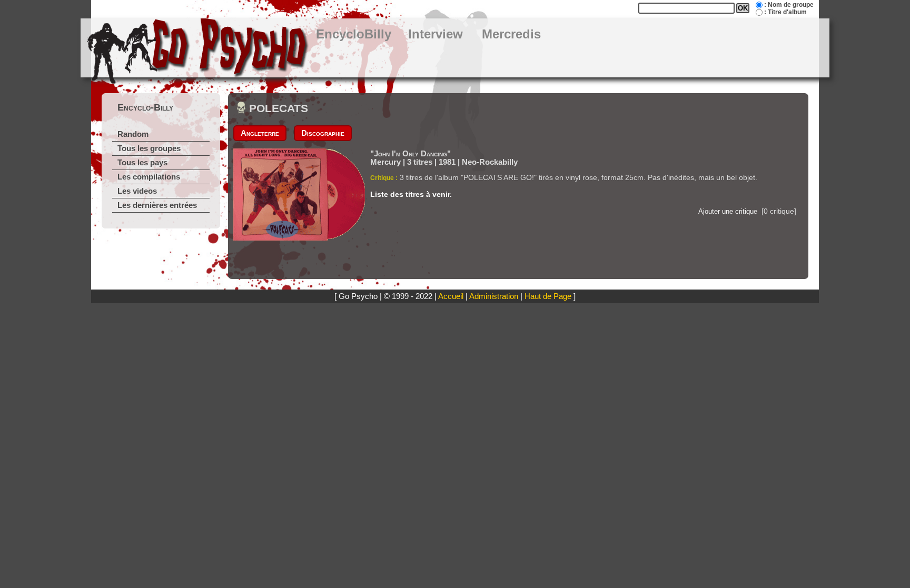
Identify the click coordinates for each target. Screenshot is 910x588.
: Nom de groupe (789, 4)
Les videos (137, 191)
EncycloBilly (353, 34)
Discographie (322, 133)
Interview (435, 34)
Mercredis (511, 34)
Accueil (450, 296)
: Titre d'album (785, 12)
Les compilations (148, 177)
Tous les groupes (149, 148)
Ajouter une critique (727, 211)
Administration (493, 296)
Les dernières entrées (157, 205)
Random (133, 134)
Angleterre (260, 133)
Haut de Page (548, 296)
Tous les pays (142, 162)
